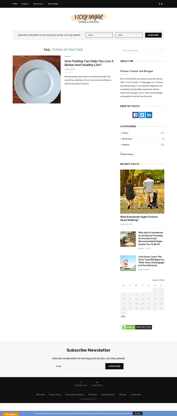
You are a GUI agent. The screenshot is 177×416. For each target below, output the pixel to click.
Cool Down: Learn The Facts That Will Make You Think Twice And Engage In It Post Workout (151, 261)
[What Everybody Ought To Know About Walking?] (142, 192)
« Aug (122, 316)
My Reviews (143, 139)
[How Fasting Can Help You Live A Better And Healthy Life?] (37, 79)
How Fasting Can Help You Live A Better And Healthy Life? (89, 63)
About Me (40, 394)
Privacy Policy (55, 394)
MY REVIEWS (53, 4)
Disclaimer (92, 394)
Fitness (24, 4)
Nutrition (38, 4)
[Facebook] (135, 115)
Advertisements (108, 394)
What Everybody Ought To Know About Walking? (139, 218)
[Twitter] (142, 115)
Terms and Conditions (74, 394)
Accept (138, 413)
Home (15, 4)
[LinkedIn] (149, 115)
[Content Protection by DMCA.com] (136, 325)
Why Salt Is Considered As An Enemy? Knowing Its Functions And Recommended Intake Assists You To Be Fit (150, 238)
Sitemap (122, 394)
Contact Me (136, 394)
